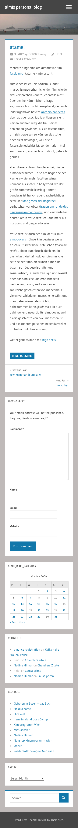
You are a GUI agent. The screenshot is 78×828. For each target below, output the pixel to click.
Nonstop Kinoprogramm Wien (33, 740)
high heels (49, 340)
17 (56, 604)
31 (56, 616)
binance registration (27, 649)
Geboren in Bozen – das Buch (32, 703)
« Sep (13, 622)
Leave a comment (25, 59)
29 (38, 616)
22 (39, 610)
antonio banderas (53, 112)
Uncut (18, 746)
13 (22, 604)
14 (30, 604)
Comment (17, 429)
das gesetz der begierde (39, 201)
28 (30, 616)
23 (47, 610)
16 (47, 604)
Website (14, 526)
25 (64, 610)
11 (64, 597)
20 (22, 610)
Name (13, 489)
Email (13, 508)
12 (13, 604)
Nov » (22, 622)
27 (22, 616)
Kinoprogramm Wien (27, 724)
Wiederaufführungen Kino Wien (34, 751)
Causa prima (33, 670)
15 (38, 604)
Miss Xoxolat (22, 730)
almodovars (18, 239)
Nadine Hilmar (23, 665)
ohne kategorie (22, 356)
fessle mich (17, 73)
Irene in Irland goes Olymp (31, 719)
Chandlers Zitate (35, 660)
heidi (59, 54)
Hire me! (19, 714)
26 (13, 616)
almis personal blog (23, 7)
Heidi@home (22, 709)
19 (13, 610)
